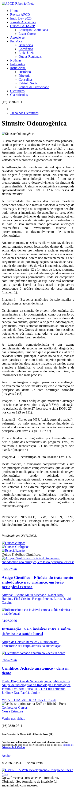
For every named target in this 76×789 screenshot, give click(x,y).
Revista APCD (20, 14)
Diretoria (24, 75)
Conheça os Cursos (14, 707)
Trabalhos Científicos (24, 113)
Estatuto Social (28, 83)
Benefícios (26, 45)
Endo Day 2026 (20, 18)
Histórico (25, 72)
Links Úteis (26, 52)
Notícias (15, 60)
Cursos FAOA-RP (22, 26)
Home (14, 11)
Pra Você (16, 41)
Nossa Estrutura (12, 711)
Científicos (17, 91)
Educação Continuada (33, 30)
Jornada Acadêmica (23, 22)
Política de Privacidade (34, 87)
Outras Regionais (30, 56)
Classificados (19, 94)
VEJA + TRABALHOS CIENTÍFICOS (29, 700)
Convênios (26, 49)
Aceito (6, 755)
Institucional (18, 68)
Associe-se (17, 37)
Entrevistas (17, 64)
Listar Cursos (27, 33)
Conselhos (26, 79)
